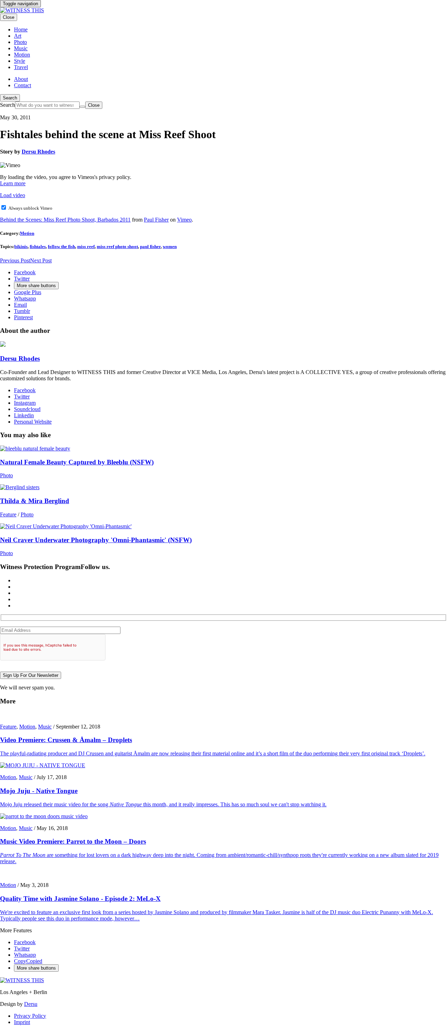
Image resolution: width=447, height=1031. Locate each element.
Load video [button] (12, 195)
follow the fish (61, 246)
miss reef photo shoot (117, 246)
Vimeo (184, 220)
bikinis (21, 246)
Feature (8, 514)
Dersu (30, 1004)
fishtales (38, 246)
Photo (6, 475)
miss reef (86, 246)
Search (10, 97)
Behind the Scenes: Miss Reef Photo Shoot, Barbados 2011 (65, 220)
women (170, 246)
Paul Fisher (156, 220)
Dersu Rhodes (38, 152)
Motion (27, 233)
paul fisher (150, 246)
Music (45, 727)
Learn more (12, 183)
